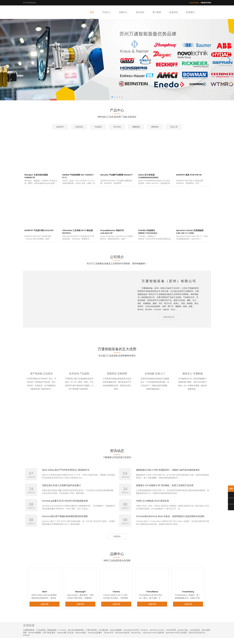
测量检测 (136, 126)
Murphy (144, 630)
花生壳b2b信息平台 (196, 632)
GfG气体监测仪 (49, 632)
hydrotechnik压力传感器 (176, 632)
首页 (92, 12)
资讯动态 (140, 12)
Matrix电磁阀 (116, 630)
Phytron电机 (80, 632)
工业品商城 (41, 630)
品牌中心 (123, 12)
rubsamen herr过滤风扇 (153, 632)
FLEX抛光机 (103, 630)
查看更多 (117, 536)
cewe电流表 (195, 630)
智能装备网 (52, 630)
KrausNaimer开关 (131, 630)
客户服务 (156, 12)
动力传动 (117, 126)
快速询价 (173, 12)
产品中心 (106, 12)
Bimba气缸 (136, 632)
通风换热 (155, 126)
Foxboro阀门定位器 (65, 632)
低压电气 (60, 126)
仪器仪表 (79, 126)
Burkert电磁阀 (34, 632)
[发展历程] (188, 330)
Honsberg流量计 (95, 632)
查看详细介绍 (168, 317)
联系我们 (190, 12)
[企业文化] (93, 330)
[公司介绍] (46, 330)
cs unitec (62, 630)
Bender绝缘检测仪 (76, 630)
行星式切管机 (91, 630)
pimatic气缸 (182, 630)
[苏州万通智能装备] (36, 12)
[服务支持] (141, 330)
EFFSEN (26, 635)
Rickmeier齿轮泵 (122, 632)
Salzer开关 (108, 632)
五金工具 (174, 126)
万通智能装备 (28, 630)
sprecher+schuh (157, 630)
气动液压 (98, 126)
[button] (5, 60)
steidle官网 (171, 630)
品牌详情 (44, 604)
